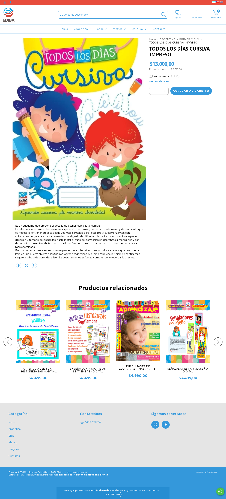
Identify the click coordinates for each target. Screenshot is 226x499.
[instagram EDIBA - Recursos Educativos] (5, 2)
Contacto (159, 29)
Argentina (81, 29)
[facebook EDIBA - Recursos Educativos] (10, 2)
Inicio (64, 29)
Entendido (113, 494)
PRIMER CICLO (189, 39)
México (118, 29)
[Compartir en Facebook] (19, 267)
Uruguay (138, 29)
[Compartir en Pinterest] (34, 267)
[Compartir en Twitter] (27, 267)
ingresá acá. (65, 474)
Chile (101, 29)
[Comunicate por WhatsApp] (220, 491)
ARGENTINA (167, 39)
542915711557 (93, 422)
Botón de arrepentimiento (92, 474)
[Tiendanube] (206, 472)
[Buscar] (164, 14)
